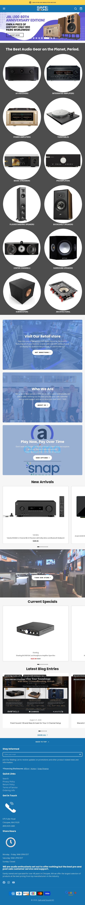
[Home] (42, 8)
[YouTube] (13, 882)
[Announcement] (42, 2)
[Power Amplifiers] (22, 117)
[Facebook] (4, 882)
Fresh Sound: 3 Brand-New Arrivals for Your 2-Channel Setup (36, 700)
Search (6, 778)
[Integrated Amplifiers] (63, 73)
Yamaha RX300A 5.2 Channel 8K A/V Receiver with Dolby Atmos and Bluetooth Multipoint (35, 515)
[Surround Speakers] (63, 248)
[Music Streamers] (22, 161)
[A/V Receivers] (22, 73)
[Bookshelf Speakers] (63, 204)
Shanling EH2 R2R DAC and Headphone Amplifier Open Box (35, 633)
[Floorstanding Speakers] (22, 204)
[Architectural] (63, 292)
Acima (33, 768)
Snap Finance (43, 768)
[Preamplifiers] (63, 161)
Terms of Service (10, 787)
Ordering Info (9, 790)
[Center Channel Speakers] (22, 248)
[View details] (42, 345)
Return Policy (9, 784)
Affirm (26, 768)
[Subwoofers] (22, 292)
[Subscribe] (79, 754)
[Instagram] (8, 882)
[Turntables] (63, 117)
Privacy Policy (9, 781)
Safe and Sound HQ (46, 900)
